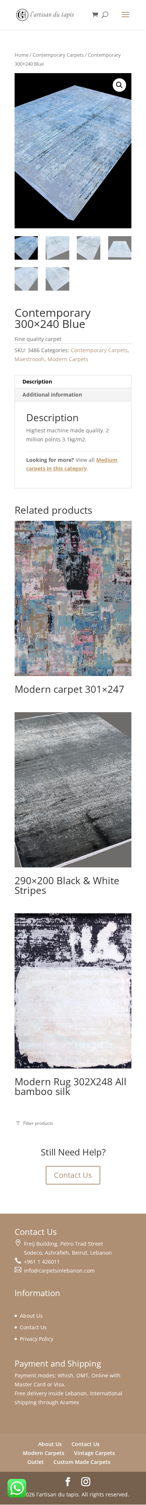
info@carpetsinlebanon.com (59, 1270)
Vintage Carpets (94, 1452)
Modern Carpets (68, 359)
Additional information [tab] (52, 394)
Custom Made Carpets (82, 1461)
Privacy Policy (36, 1338)
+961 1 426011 (42, 1261)
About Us (31, 1315)
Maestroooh (30, 359)
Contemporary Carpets (58, 54)
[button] (119, 85)
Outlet (35, 1461)
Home (21, 54)
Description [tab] (37, 381)
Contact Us (73, 1175)
